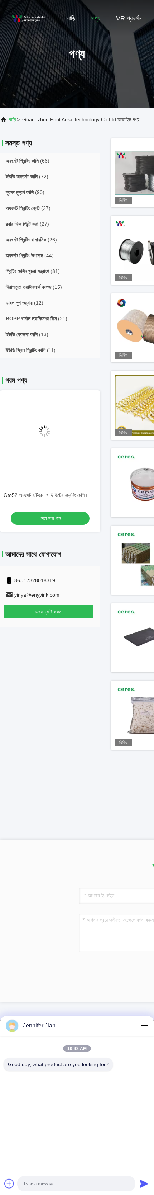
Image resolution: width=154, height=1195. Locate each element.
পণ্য (95, 18)
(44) (30, 255)
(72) (27, 176)
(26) (31, 240)
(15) (34, 287)
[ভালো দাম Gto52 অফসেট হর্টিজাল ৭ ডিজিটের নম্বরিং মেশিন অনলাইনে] (50, 437)
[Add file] (9, 1183)
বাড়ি (71, 18)
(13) (27, 334)
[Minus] (144, 1025)
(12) (24, 303)
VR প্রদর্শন (128, 18)
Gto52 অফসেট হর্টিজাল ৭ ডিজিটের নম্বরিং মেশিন (45, 495)
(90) (25, 192)
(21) (36, 318)
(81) (33, 271)
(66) (27, 161)
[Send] (144, 1183)
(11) (31, 350)
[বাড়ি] (29, 18)
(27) (28, 208)
